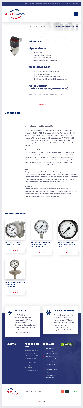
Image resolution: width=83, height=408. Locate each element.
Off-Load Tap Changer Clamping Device (52, 364)
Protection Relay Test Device (51, 376)
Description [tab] (41, 104)
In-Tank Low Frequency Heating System (51, 351)
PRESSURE (40, 94)
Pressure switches (51, 94)
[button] (20, 40)
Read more (15, 250)
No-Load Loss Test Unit (52, 371)
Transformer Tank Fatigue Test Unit (52, 358)
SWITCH (60, 94)
